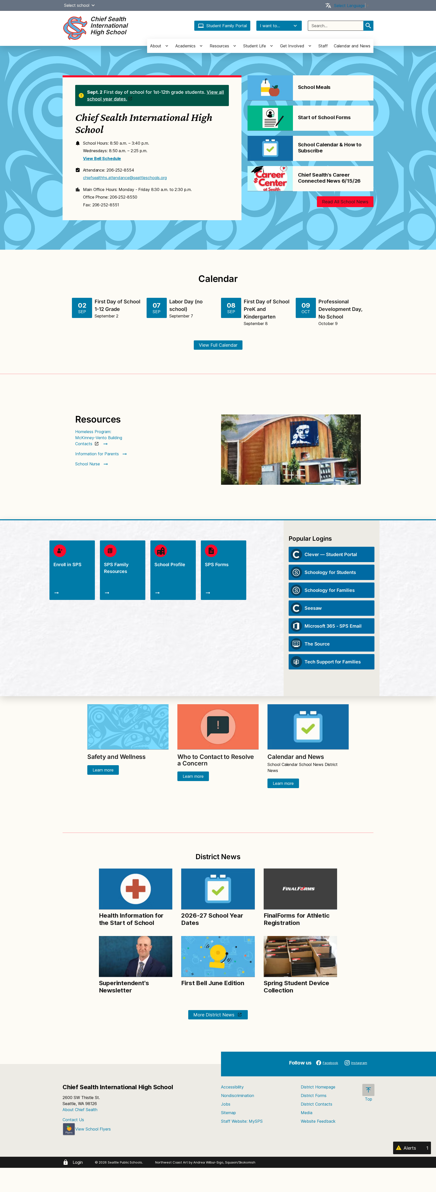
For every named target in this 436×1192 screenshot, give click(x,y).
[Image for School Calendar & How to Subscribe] (270, 148)
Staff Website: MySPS (242, 1121)
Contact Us (73, 1119)
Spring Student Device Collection (296, 986)
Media (306, 1112)
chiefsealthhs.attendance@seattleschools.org (125, 177)
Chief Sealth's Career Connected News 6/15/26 (329, 178)
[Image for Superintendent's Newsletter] (135, 956)
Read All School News (345, 201)
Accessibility (232, 1086)
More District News (214, 1014)
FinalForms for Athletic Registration (296, 919)
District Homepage (318, 1086)
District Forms (313, 1095)
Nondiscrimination (237, 1095)
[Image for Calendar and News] (308, 727)
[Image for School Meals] (270, 88)
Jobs (225, 1104)
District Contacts (316, 1104)
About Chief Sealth (80, 1109)
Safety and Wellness (116, 756)
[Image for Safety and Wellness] (128, 727)
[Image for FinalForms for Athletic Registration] (300, 889)
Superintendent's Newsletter (124, 986)
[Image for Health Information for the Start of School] (135, 889)
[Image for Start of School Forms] (270, 118)
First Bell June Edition (212, 983)
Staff (323, 45)
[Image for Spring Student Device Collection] (300, 956)
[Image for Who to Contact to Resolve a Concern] (218, 727)
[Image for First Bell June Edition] (218, 956)
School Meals (314, 87)
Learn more (103, 769)
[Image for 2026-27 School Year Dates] (218, 889)
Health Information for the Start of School (131, 919)
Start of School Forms (324, 117)
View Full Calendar (218, 345)
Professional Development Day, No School (340, 309)
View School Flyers (93, 1129)
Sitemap (228, 1112)
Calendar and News (352, 45)
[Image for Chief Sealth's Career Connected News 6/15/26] (270, 178)
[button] (93, 5)
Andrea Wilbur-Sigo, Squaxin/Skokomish (224, 1162)
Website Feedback (318, 1121)
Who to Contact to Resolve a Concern (215, 760)
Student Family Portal (226, 25)
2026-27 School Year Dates (212, 919)
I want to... (270, 25)
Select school (76, 5)
